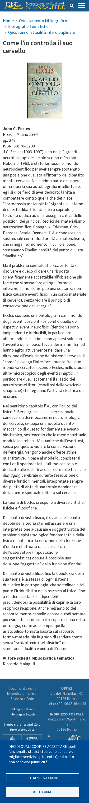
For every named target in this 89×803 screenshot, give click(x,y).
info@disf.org (12, 725)
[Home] (34, 5)
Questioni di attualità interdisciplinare (41, 32)
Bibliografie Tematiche (28, 26)
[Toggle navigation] (81, 5)
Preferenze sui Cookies (43, 778)
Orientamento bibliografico (43, 21)
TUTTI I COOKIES (42, 792)
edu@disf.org (31, 725)
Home (8, 21)
